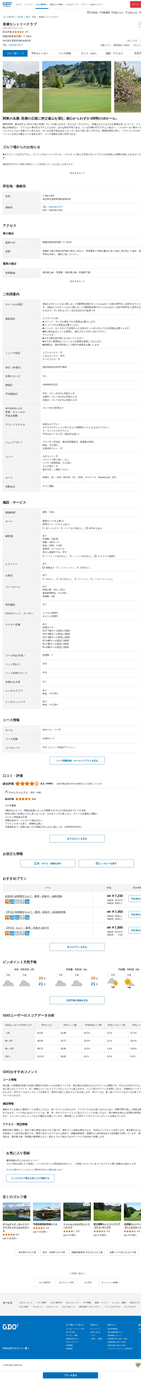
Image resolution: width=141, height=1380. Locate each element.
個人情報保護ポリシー (116, 1332)
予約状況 (94, 12)
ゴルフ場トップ (15, 53)
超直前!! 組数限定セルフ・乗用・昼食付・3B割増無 (33, 896)
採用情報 (69, 1349)
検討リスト (119, 12)
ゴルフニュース (72, 1303)
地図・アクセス (114, 53)
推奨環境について (114, 1335)
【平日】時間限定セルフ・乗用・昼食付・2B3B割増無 (35, 912)
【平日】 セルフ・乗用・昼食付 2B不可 (27, 928)
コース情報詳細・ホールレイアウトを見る (77, 760)
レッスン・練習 (119, 1303)
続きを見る (75, 173)
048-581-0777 (16, 45)
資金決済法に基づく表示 (117, 1345)
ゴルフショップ (25, 1303)
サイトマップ (95, 1329)
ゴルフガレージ (68, 1307)
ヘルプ (92, 1335)
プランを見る (70, 1375)
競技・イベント (101, 1303)
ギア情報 (87, 1303)
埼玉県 (20, 17)
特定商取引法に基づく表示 (118, 1339)
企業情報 (69, 1345)
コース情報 (65, 53)
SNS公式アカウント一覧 (15, 1348)
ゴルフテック (52, 1307)
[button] (8, 86)
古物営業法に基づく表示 (117, 1342)
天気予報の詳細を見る (77, 1000)
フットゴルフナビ (112, 1307)
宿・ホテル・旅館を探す (49, 863)
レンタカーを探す (108, 863)
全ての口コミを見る (77, 839)
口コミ (89, 53)
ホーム (19, 4)
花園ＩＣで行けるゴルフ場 (122, 1252)
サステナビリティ (72, 1342)
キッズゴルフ (130, 1307)
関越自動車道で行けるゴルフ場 (87, 1252)
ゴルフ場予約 (8, 17)
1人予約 (88, 1282)
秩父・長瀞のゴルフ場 (54, 1252)
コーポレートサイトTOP (75, 1329)
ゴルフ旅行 (24, 1307)
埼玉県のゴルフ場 (27, 1252)
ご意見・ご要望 (96, 1339)
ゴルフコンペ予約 (66, 1282)
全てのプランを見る (77, 947)
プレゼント (37, 1307)
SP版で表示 (77, 1273)
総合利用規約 (113, 1329)
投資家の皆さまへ (72, 1339)
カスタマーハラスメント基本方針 (120, 1349)
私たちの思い (71, 1332)
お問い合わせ (95, 1332)
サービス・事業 (72, 1335)
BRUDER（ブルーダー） (90, 1307)
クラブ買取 (41, 1303)
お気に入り (133, 12)
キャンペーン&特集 (109, 1282)
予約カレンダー (40, 53)
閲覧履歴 (106, 12)
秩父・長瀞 (31, 17)
